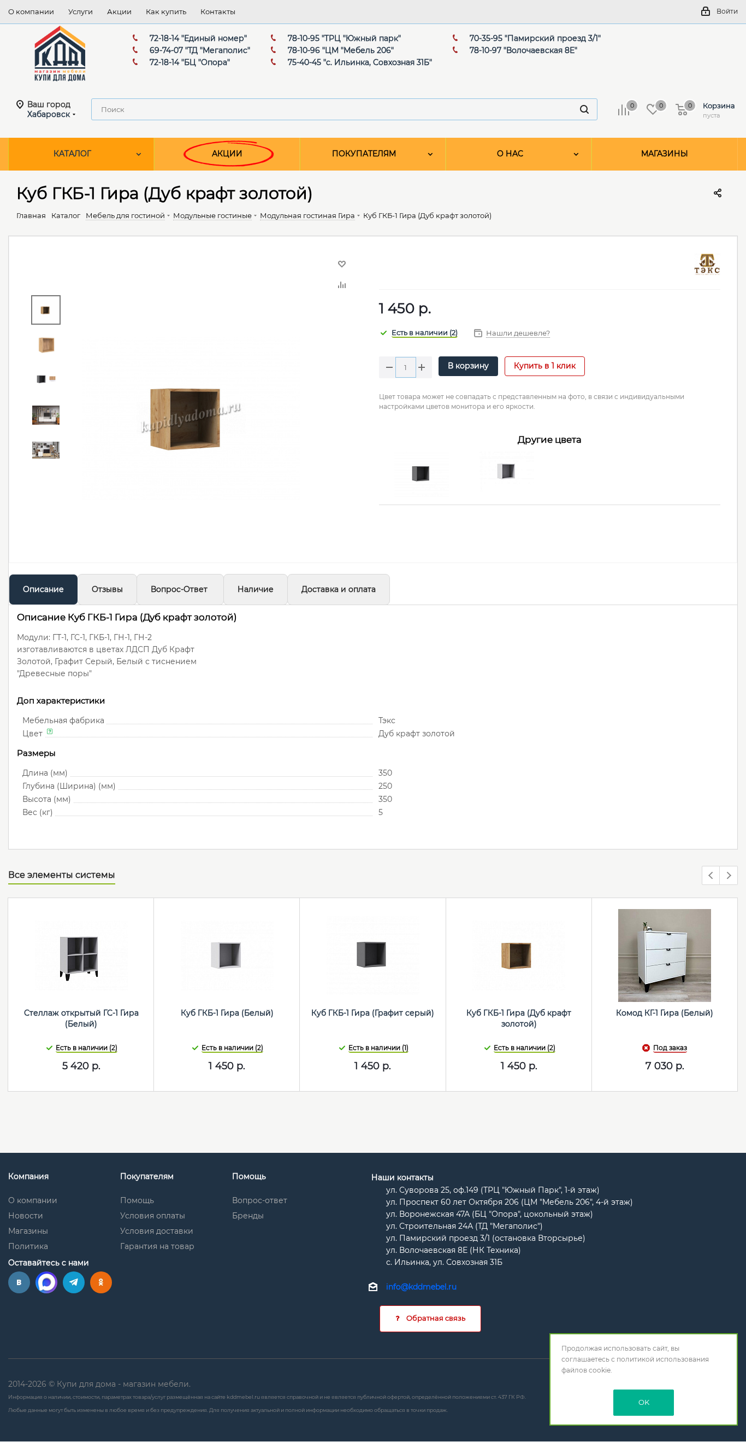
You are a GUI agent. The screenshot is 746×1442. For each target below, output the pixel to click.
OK (643, 1402)
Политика (28, 1246)
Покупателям (147, 1176)
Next (729, 876)
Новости (25, 1216)
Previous (711, 876)
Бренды (248, 1216)
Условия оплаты (152, 1216)
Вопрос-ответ (259, 1200)
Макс (46, 1282)
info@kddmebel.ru (421, 1287)
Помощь (137, 1200)
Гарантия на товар (157, 1246)
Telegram (74, 1282)
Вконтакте (19, 1282)
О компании (32, 1200)
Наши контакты (402, 1177)
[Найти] (584, 109)
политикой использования (663, 1359)
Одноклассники (101, 1282)
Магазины (28, 1231)
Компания (28, 1176)
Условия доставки (156, 1231)
